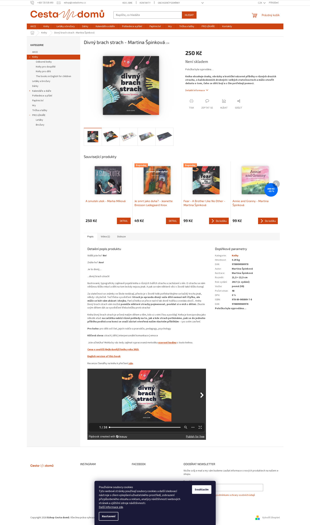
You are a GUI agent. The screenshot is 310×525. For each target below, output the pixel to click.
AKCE (35, 52)
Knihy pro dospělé (46, 67)
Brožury (40, 125)
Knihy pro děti (43, 71)
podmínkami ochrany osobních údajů (235, 495)
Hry (34, 105)
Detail (124, 220)
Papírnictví (37, 100)
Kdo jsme (127, 3)
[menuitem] (33, 26)
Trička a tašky (39, 110)
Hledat (189, 14)
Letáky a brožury (41, 81)
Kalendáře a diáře (41, 91)
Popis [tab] (90, 236)
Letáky (39, 120)
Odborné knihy (44, 62)
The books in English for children (53, 76)
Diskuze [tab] (121, 236)
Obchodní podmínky (169, 3)
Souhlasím (202, 490)
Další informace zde (111, 507)
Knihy (35, 57)
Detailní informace (195, 90)
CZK (260, 3)
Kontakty (145, 3)
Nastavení (108, 516)
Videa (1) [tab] (105, 236)
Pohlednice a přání (42, 96)
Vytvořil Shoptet (271, 517)
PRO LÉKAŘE (38, 115)
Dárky (35, 86)
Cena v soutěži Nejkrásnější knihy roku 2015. (113, 349)
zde (130, 363)
